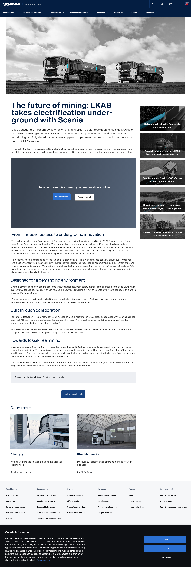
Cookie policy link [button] (84, 197)
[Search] (154, 4)
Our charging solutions (21, 472)
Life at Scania (73, 501)
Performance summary (107, 495)
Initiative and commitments (48, 513)
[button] (178, 4)
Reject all (165, 548)
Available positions (75, 495)
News (131, 495)
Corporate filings (105, 513)
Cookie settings (165, 557)
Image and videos (136, 507)
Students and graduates (77, 507)
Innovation (10, 501)
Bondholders (103, 501)
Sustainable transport (46, 501)
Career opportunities (76, 513)
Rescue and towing (168, 495)
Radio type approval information (171, 507)
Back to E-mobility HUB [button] (73, 394)
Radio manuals (166, 501)
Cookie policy (43, 560)
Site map (9, 518)
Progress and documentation (48, 518)
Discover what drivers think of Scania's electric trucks (40, 377)
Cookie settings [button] (61, 197)
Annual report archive (107, 507)
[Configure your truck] (170, 4)
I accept (165, 539)
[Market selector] (162, 4)
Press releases (135, 501)
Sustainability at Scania (46, 495)
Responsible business (46, 507)
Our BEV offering (85, 472)
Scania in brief (12, 495)
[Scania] (11, 4)
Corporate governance (15, 507)
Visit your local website (15, 513)
